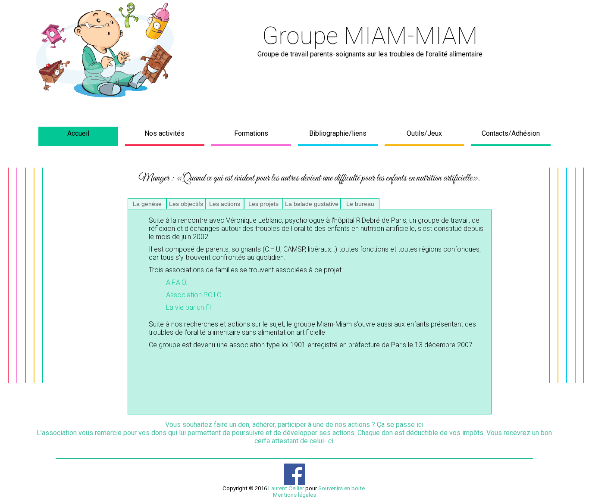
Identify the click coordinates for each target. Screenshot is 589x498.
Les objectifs (186, 203)
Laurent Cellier (286, 488)
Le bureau (360, 203)
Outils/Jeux (424, 133)
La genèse (147, 203)
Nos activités (164, 133)
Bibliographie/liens (338, 133)
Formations (251, 133)
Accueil (78, 133)
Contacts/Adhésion (511, 133)
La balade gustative (311, 203)
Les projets (263, 203)
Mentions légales (294, 495)
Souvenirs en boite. (342, 488)
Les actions (224, 203)
